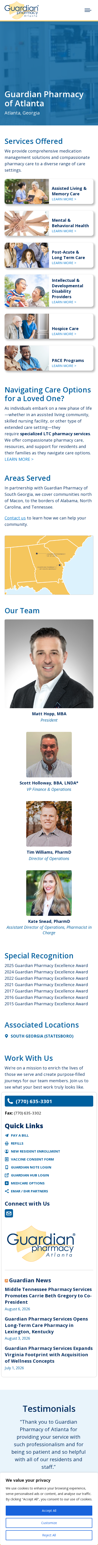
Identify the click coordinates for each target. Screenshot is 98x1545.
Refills (17, 1143)
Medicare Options (28, 1183)
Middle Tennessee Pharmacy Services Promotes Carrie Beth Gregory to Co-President (48, 1295)
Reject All (49, 1535)
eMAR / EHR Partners (29, 1191)
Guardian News (30, 1280)
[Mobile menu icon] (88, 10)
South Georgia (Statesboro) (42, 1036)
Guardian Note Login (31, 1167)
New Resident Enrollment (35, 1151)
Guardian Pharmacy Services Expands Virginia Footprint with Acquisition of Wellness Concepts (49, 1354)
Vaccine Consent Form (32, 1159)
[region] (49, 1509)
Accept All (49, 1510)
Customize (49, 1523)
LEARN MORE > (64, 199)
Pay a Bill (20, 1135)
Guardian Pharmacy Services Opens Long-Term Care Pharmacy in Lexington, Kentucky (46, 1325)
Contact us (15, 518)
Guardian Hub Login (30, 1175)
